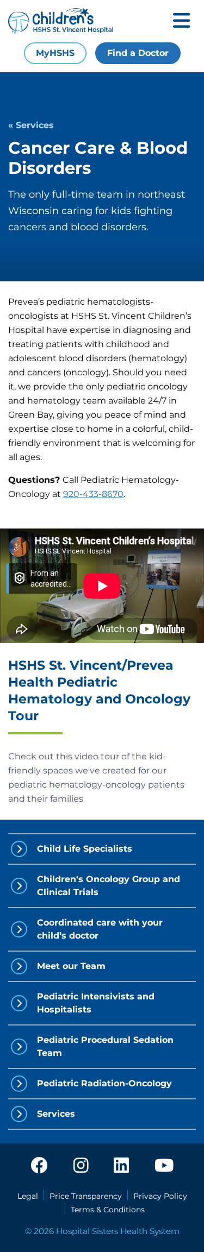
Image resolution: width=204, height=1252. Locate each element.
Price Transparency (86, 1196)
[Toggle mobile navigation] (181, 21)
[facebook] (39, 1166)
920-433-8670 (93, 494)
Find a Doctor (138, 53)
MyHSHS (55, 53)
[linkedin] (121, 1166)
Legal (27, 1196)
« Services (31, 125)
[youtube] (164, 1166)
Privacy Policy (160, 1196)
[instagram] (81, 1166)
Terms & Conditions (108, 1210)
